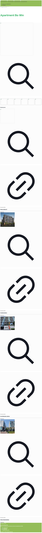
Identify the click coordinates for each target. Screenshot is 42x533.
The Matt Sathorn (3, 312)
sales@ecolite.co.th (6, 530)
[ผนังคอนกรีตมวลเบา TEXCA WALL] (13, 1)
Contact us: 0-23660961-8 (6, 4)
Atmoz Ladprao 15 (3, 209)
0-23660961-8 (5, 527)
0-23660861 (5, 528)
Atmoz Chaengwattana (4, 519)
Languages (4, 5)
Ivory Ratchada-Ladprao (5, 416)
